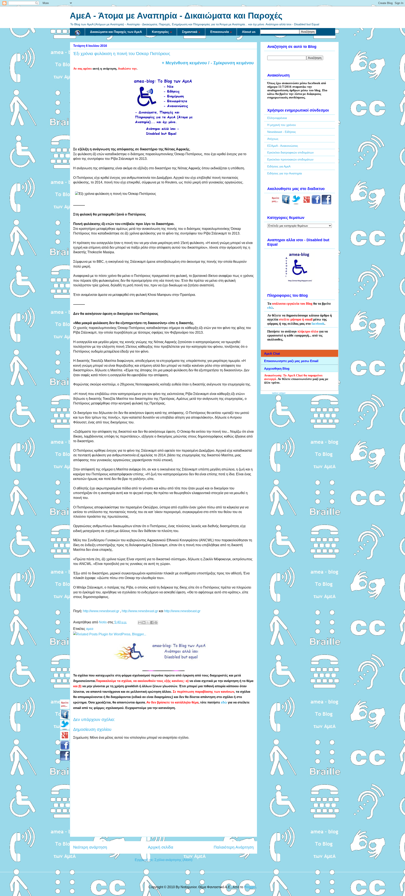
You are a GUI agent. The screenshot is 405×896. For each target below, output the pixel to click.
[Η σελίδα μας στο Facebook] (286, 203)
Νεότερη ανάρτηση (90, 847)
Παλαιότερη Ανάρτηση (234, 847)
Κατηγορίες (160, 32)
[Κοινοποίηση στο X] (148, 622)
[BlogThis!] (144, 622)
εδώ (224, 702)
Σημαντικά (189, 32)
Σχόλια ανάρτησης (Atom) (173, 860)
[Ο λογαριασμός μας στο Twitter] (296, 203)
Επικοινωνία (219, 32)
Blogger (250, 887)
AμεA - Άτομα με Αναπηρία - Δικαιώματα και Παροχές (176, 15)
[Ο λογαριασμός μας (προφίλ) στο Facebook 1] (316, 203)
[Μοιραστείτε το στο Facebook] (152, 622)
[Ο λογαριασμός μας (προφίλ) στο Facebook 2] (326, 203)
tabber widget (278, 393)
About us (248, 32)
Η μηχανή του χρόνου (281, 125)
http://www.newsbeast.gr (101, 611)
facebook (318, 323)
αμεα (89, 629)
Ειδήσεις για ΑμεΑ (278, 166)
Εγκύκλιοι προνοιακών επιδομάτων (290, 159)
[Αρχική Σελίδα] (77, 32)
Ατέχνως (272, 138)
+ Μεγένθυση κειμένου (184, 63)
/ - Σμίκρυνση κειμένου (230, 63)
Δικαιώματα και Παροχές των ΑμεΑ (116, 32)
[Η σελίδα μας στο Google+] (306, 203)
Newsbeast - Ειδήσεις (281, 131)
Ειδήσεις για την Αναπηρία (284, 173)
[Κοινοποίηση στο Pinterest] (156, 622)
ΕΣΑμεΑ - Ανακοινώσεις (282, 145)
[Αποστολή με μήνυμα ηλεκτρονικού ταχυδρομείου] (140, 622)
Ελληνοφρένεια (277, 118)
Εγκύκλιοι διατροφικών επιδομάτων (290, 152)
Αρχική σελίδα (160, 847)
